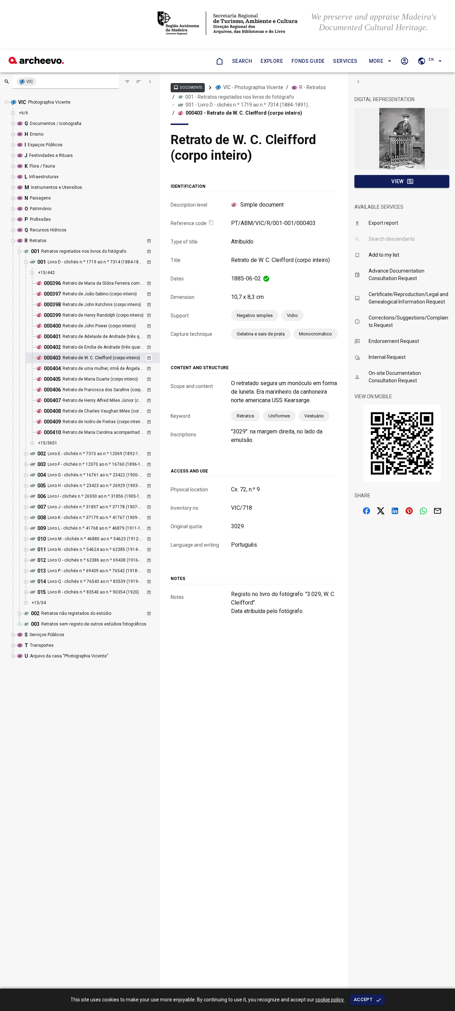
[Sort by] (127, 81)
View (397, 181)
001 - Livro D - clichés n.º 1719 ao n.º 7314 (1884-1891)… (248, 105)
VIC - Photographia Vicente (253, 87)
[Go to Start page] (219, 61)
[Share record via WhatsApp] (423, 511)
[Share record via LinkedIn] (395, 511)
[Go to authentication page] (404, 61)
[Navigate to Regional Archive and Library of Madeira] (227, 24)
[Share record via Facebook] (366, 511)
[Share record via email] (437, 511)
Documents (187, 87)
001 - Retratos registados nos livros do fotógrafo (239, 97)
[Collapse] (150, 81)
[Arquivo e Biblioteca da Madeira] (36, 62)
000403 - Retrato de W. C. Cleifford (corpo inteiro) (244, 113)
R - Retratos (312, 87)
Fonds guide (308, 61)
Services (345, 61)
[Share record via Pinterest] (409, 511)
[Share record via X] (381, 511)
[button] (379, 61)
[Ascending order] (138, 81)
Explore (272, 61)
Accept (363, 999)
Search (242, 61)
